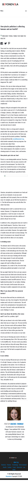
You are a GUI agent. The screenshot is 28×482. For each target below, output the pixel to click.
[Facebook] (14, 462)
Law (24, 467)
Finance (9, 465)
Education (19, 467)
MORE (14, 470)
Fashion (9, 467)
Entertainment (23, 465)
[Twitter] (15, 462)
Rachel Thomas (16, 423)
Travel (14, 467)
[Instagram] (16, 462)
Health (4, 467)
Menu (2, 11)
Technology (15, 465)
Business (3, 465)
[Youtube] (18, 462)
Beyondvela (9, 476)
